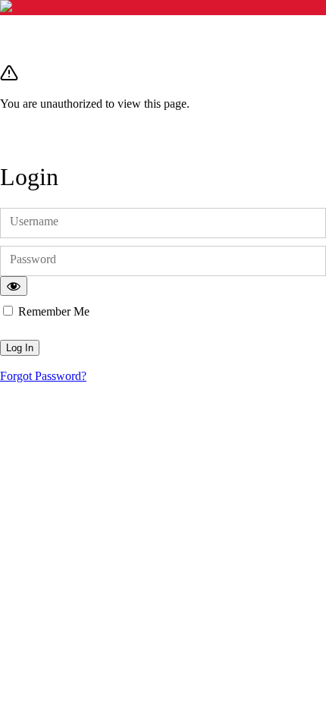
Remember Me (53, 311)
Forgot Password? (43, 375)
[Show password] (13, 286)
